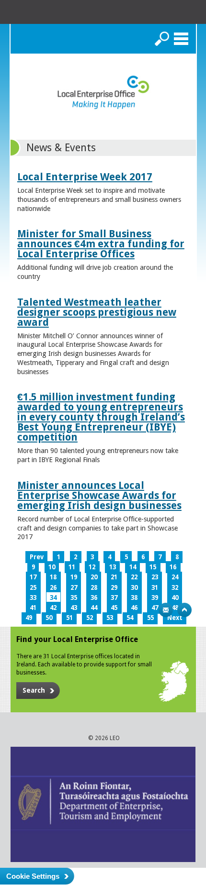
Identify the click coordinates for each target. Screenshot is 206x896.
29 (114, 587)
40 (175, 597)
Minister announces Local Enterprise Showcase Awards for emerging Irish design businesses (99, 495)
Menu (181, 39)
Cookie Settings (32, 876)
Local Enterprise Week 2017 (84, 177)
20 (94, 577)
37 (114, 597)
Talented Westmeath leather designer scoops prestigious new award (96, 312)
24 (175, 577)
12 (92, 567)
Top (184, 610)
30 (134, 587)
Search (162, 39)
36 (94, 597)
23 (154, 577)
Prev (37, 557)
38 (134, 597)
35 (73, 597)
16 (173, 567)
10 (51, 567)
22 (134, 577)
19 (73, 577)
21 (114, 577)
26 (53, 587)
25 (33, 587)
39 (154, 597)
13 (112, 567)
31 (154, 587)
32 (175, 587)
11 (72, 567)
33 (33, 597)
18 (53, 577)
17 (33, 577)
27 (73, 587)
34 (53, 597)
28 (94, 587)
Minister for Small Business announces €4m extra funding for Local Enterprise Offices (100, 244)
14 (132, 567)
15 (152, 567)
